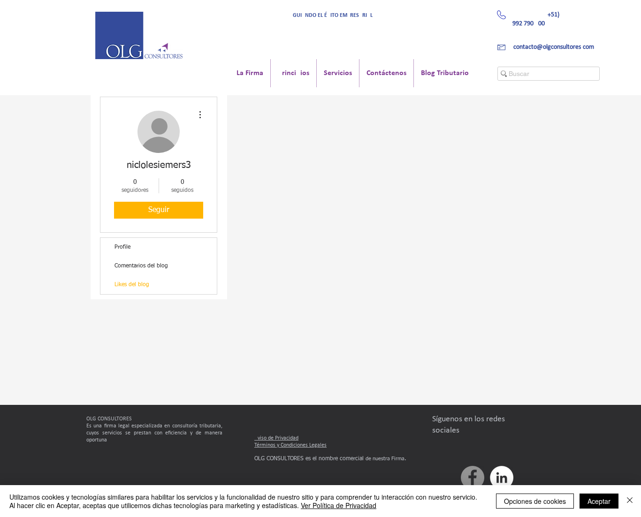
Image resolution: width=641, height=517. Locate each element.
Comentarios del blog (141, 266)
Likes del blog (131, 285)
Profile (122, 247)
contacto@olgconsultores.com (553, 47)
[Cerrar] (629, 501)
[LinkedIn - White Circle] (501, 477)
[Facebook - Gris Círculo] (472, 477)
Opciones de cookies (535, 501)
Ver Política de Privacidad (338, 505)
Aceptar (599, 501)
